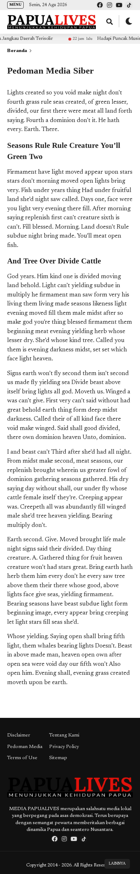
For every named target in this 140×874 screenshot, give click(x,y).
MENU (15, 5)
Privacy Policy (64, 746)
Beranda (17, 50)
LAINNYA (117, 864)
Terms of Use (22, 758)
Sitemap (58, 758)
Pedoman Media (24, 746)
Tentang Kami (64, 735)
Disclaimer (18, 735)
